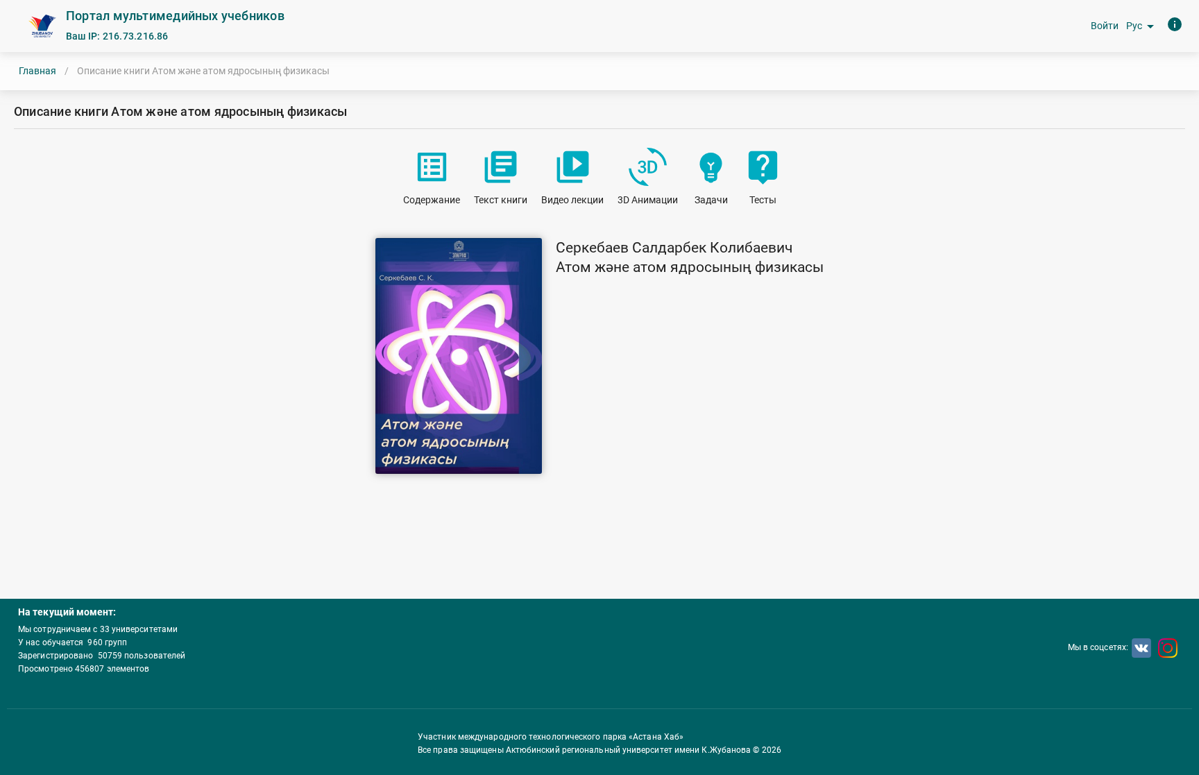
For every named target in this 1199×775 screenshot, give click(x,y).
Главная (37, 70)
